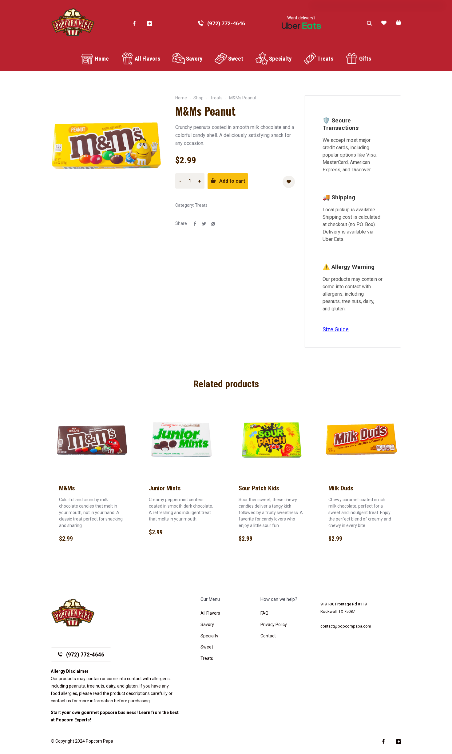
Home (181, 97)
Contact (268, 635)
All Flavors (210, 613)
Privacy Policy (273, 624)
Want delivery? (301, 17)
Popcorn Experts (73, 719)
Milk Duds (340, 488)
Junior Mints (165, 488)
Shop (198, 97)
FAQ (264, 613)
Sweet (206, 646)
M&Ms (67, 488)
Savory (207, 624)
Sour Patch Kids (259, 488)
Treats (216, 97)
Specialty (209, 635)
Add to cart (232, 181)
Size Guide (336, 329)
